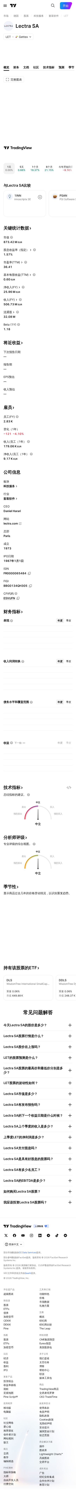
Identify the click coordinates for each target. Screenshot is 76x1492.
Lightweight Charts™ (51, 1454)
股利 (6, 1366)
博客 (41, 1366)
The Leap (44, 1328)
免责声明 (44, 1411)
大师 (6, 1476)
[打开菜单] (5, 5)
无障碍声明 (45, 1423)
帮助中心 (44, 1370)
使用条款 (44, 1407)
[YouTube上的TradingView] (23, 1235)
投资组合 (8, 1381)
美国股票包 (45, 1347)
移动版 (7, 1407)
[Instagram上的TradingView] (31, 1235)
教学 (6, 1457)
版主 (6, 1442)
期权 (6, 1388)
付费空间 (8, 1483)
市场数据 (44, 1301)
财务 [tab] (16, 67)
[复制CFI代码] (18, 598)
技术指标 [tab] (48, 67)
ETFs (6, 1308)
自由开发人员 (11, 1480)
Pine (6, 1328)
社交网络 (8, 1422)
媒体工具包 (45, 1377)
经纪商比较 (45, 1324)
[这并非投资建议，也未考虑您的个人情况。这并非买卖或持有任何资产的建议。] (28, 794)
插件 (41, 1446)
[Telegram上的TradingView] (48, 1235)
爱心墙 (7, 1426)
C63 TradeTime (48, 1396)
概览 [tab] (6, 67)
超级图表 (8, 1293)
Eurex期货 (45, 1343)
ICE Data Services (27, 1252)
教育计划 (44, 1484)
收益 (6, 1362)
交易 (6, 1453)
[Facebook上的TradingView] (14, 1235)
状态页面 (44, 1435)
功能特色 (44, 1293)
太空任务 (44, 1362)
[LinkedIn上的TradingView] (39, 1235)
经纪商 (43, 1320)
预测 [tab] (61, 67)
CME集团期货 (47, 1339)
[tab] (60, 620)
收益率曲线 (10, 1384)
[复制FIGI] (30, 585)
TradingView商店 (49, 1388)
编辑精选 (8, 1461)
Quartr (28, 1273)
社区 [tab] (36, 67)
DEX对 (7, 1324)
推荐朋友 (8, 1430)
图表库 (43, 1450)
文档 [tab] (26, 67)
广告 (41, 1472)
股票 (6, 1304)
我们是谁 (44, 1358)
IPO (6, 1370)
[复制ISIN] (29, 573)
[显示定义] (11, 237)
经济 (6, 1358)
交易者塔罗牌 (46, 1392)
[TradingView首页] (13, 5)
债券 (6, 1312)
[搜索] (52, 5)
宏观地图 (8, 1392)
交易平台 (44, 1461)
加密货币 (8, 1316)
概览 (41, 1316)
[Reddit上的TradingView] (65, 1235)
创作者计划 (10, 1434)
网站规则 (8, 1438)
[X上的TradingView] (6, 1235)
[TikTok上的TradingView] (56, 1235)
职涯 (41, 1373)
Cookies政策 (46, 1419)
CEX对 (7, 1320)
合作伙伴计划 (46, 1480)
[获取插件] (68, 787)
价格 (41, 1297)
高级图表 (44, 1457)
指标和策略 (10, 1472)
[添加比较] (40, 197)
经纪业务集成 (46, 1476)
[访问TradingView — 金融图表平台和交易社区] (18, 147)
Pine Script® (11, 1396)
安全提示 (44, 1427)
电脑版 (7, 1411)
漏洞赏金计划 (46, 1431)
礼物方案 (44, 1305)
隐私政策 (44, 1415)
